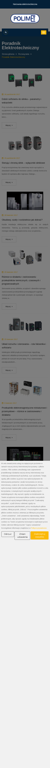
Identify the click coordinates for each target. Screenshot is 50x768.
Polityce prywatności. (39, 528)
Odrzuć (8, 534)
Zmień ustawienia (22, 535)
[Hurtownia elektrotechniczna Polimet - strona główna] (25, 18)
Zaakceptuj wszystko (39, 535)
